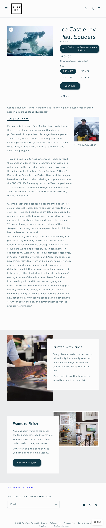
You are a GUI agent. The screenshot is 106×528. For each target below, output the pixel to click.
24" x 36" (85, 71)
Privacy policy (69, 523)
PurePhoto (26, 523)
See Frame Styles (26, 462)
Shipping (64, 61)
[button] (6, 9)
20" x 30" (68, 71)
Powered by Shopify (39, 523)
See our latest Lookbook (20, 487)
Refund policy (55, 523)
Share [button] (66, 96)
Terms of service (84, 523)
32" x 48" (68, 77)
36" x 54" (85, 77)
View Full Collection (85, 144)
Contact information (62, 526)
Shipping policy (45, 526)
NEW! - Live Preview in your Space (81, 48)
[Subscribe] (56, 504)
